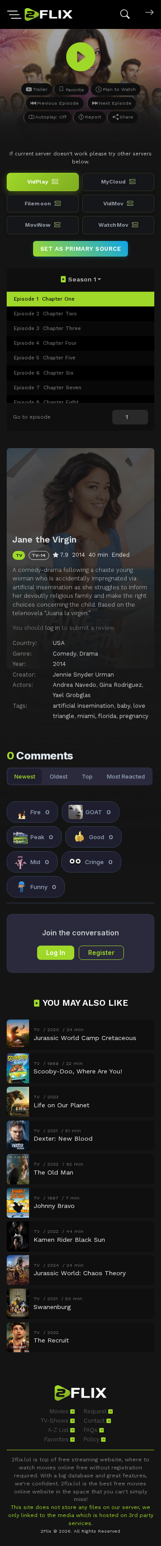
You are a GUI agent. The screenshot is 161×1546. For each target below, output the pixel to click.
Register (101, 952)
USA (59, 643)
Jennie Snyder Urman (83, 674)
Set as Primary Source (80, 248)
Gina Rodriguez (120, 684)
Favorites (57, 1439)
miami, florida (96, 716)
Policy (92, 1439)
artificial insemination (83, 705)
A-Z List (59, 1430)
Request (96, 1411)
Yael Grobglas (72, 695)
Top (87, 776)
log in (52, 627)
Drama (88, 653)
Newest (24, 776)
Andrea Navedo (74, 684)
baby (123, 705)
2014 (59, 664)
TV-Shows (55, 1420)
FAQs (91, 1430)
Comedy (64, 653)
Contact (95, 1420)
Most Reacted (126, 776)
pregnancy (133, 716)
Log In (55, 952)
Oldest (59, 776)
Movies (60, 1411)
